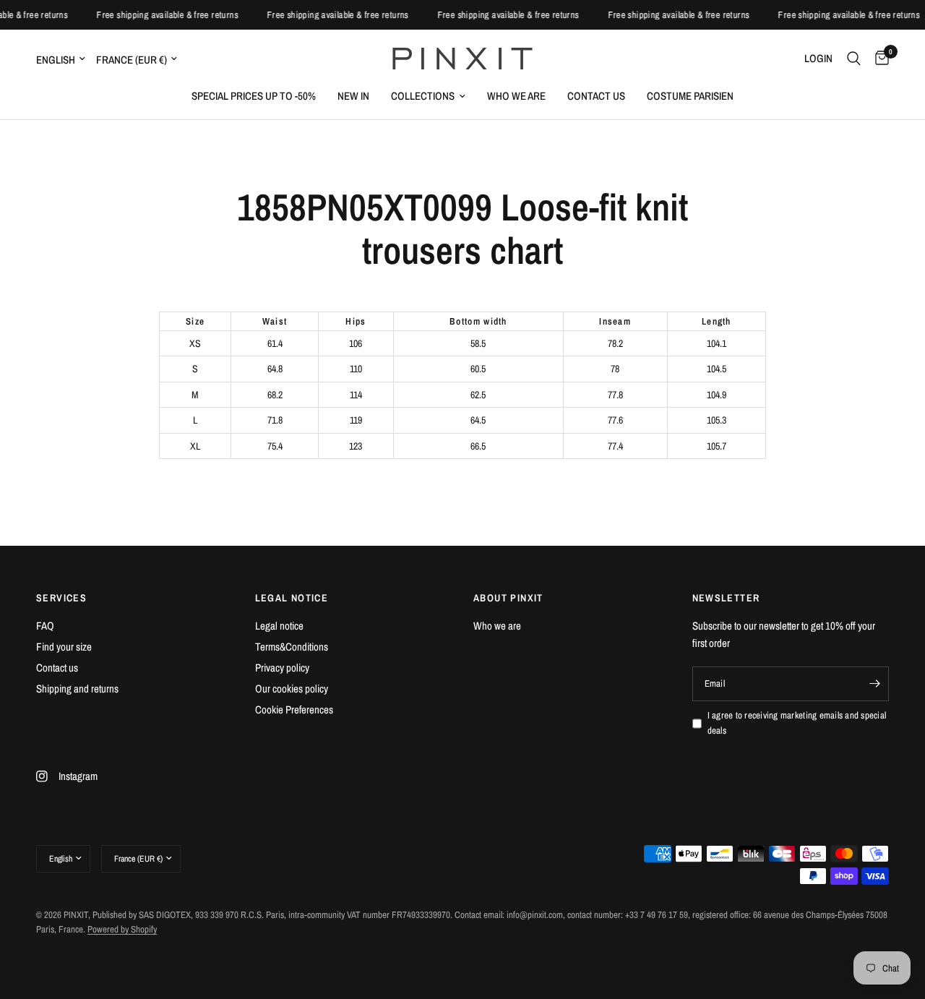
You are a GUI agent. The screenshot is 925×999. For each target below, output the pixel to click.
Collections (423, 95)
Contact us (596, 95)
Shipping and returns (77, 688)
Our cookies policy (291, 688)
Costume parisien (690, 95)
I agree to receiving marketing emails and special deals (797, 723)
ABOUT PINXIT (508, 598)
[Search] (854, 58)
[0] (878, 58)
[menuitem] (254, 96)
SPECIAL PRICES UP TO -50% (254, 95)
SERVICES (61, 598)
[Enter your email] (874, 683)
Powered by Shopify (122, 929)
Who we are (516, 95)
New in (353, 95)
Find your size (64, 646)
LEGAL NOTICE (292, 598)
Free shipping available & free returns (172, 15)
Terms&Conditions (291, 646)
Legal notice (279, 625)
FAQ (45, 625)
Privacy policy (282, 667)
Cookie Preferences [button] (294, 709)
